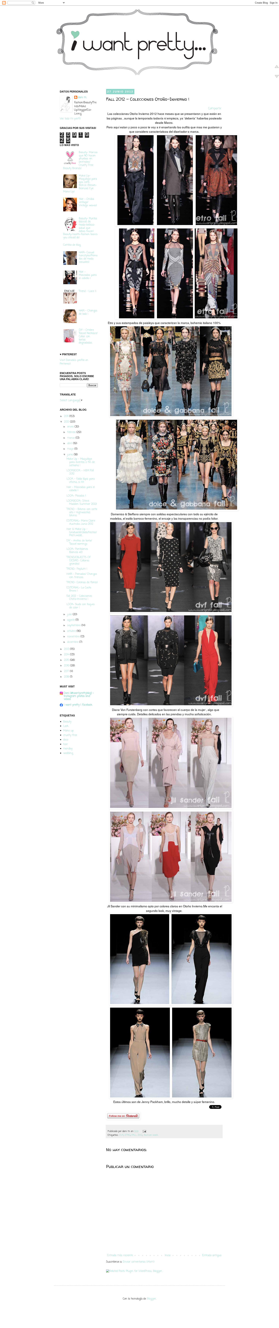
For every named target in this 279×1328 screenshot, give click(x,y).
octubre (72, 631)
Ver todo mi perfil (70, 119)
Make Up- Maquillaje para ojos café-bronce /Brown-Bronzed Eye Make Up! (80, 184)
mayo (70, 449)
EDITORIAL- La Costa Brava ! (78, 589)
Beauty (67, 722)
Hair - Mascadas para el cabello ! (87, 275)
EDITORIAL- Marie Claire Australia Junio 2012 (80, 522)
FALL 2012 (137, 1135)
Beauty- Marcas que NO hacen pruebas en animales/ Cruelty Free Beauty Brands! (80, 160)
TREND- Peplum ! (76, 569)
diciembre (73, 642)
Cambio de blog (72, 245)
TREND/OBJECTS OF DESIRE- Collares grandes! (78, 560)
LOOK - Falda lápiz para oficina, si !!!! (80, 480)
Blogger (151, 1299)
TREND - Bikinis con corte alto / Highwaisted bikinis (81, 512)
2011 (66, 416)
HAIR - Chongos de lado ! (88, 312)
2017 (67, 671)
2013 (67, 649)
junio (70, 455)
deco (65, 740)
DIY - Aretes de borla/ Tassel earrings (79, 542)
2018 (67, 677)
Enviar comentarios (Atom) (138, 1262)
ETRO (127, 1135)
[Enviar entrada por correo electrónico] (144, 1131)
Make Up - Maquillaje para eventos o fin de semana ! (80, 462)
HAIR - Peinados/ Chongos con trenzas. (81, 575)
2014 (67, 655)
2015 (67, 660)
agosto (71, 620)
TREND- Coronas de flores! (82, 582)
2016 (67, 666)
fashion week (151, 1135)
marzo (71, 438)
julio (70, 615)
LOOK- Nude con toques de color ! (80, 606)
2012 (67, 422)
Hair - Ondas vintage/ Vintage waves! (88, 202)
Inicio (167, 1255)
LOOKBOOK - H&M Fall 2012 (80, 472)
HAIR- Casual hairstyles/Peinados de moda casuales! (88, 257)
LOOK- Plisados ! (76, 496)
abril (70, 444)
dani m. (82, 98)
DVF (121, 1135)
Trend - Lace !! (87, 291)
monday (68, 749)
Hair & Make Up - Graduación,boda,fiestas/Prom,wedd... (81, 532)
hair (65, 744)
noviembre (73, 637)
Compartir (214, 108)
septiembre (74, 626)
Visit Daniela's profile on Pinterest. (74, 362)
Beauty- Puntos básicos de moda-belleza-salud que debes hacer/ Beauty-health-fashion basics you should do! (80, 228)
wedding (68, 753)
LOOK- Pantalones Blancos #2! (77, 550)
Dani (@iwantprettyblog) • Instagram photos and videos (79, 696)
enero (71, 427)
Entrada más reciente (120, 1255)
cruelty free (70, 735)
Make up (68, 731)
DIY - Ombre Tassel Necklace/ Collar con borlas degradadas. (88, 336)
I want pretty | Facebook (78, 705)
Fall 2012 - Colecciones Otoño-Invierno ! (79, 597)
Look (66, 726)
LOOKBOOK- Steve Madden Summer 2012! (81, 502)
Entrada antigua (211, 1255)
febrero (71, 432)
